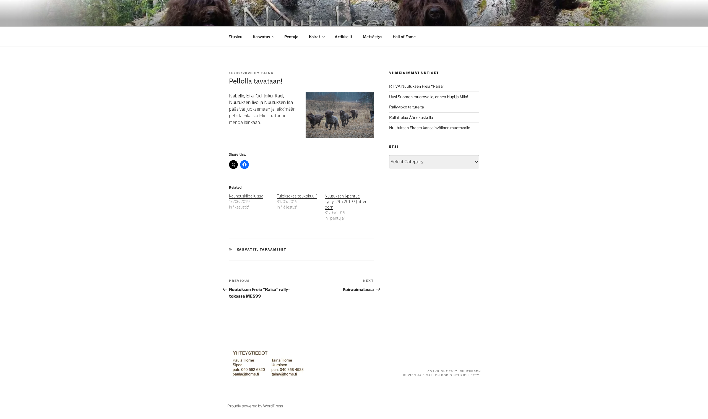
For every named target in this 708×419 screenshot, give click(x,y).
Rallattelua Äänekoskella (411, 117)
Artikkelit (343, 36)
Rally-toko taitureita (406, 107)
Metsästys (372, 36)
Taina (267, 73)
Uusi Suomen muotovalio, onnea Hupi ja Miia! (428, 96)
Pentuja (291, 36)
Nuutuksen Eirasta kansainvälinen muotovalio (429, 127)
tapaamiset (273, 249)
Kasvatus (261, 36)
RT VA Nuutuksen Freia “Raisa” (416, 86)
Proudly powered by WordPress (255, 406)
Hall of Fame (404, 36)
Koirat (314, 36)
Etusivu (235, 36)
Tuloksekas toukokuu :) (297, 196)
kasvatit (247, 249)
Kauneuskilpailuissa (246, 196)
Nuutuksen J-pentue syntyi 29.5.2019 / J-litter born (345, 201)
